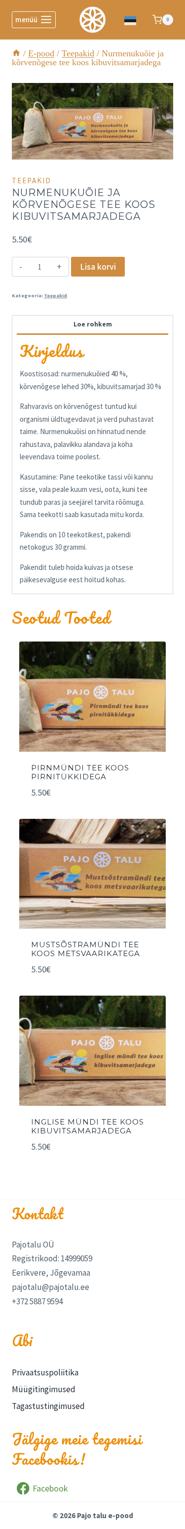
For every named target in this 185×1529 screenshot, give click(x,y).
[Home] (16, 53)
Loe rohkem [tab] (93, 324)
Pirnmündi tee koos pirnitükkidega (80, 772)
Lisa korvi (98, 266)
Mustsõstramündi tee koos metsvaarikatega (85, 949)
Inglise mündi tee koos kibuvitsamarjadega (87, 1126)
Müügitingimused (43, 1389)
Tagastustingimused (48, 1406)
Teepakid (31, 180)
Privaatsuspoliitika (45, 1372)
